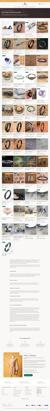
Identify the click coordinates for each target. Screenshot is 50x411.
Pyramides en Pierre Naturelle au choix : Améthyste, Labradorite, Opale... (7, 34)
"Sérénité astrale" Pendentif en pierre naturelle (41, 84)
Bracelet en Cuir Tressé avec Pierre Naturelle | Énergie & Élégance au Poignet (42, 133)
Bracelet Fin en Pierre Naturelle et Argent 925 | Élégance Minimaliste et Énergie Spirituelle (42, 151)
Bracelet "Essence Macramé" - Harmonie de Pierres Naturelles (30, 84)
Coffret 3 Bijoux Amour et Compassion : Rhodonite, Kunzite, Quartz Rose (30, 168)
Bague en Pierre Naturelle (40, 100)
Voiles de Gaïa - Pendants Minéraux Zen (30, 184)
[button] (3, 4)
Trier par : (29, 20)
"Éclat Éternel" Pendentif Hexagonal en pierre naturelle (7, 100)
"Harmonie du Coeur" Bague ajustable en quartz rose (30, 201)
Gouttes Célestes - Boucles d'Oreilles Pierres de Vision (41, 168)
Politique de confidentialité (17, 393)
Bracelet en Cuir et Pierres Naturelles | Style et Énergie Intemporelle (19, 151)
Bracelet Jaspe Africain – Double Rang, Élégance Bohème (7, 84)
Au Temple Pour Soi (8, 408)
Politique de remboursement (24, 408)
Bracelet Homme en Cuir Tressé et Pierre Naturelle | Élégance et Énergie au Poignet (7, 133)
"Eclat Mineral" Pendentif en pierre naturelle (18, 50)
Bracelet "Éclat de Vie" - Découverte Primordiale (29, 67)
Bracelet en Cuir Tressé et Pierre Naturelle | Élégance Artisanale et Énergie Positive (7, 151)
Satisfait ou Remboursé (28, 393)
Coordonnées (46, 408)
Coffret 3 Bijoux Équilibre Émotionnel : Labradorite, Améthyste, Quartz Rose (19, 168)
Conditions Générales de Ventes (18, 390)
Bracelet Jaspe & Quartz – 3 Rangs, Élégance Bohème (30, 117)
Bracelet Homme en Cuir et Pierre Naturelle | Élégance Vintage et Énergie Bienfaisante (19, 134)
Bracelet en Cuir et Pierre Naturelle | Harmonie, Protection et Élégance (41, 117)
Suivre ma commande (28, 394)
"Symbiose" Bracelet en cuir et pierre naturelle (30, 50)
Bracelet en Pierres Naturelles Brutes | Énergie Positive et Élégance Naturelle (19, 84)
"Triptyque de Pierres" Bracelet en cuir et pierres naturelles (7, 50)
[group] (5, 35)
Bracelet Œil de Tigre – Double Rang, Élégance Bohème (18, 117)
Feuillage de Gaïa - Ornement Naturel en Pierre (19, 185)
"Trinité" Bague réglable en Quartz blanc (42, 201)
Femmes (3, 393)
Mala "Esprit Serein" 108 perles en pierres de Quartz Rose (7, 218)
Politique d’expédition (42, 408)
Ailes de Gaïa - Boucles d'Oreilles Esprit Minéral (7, 185)
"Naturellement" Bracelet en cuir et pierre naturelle (19, 34)
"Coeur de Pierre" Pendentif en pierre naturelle (30, 218)
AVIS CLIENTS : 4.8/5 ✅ (28, 390)
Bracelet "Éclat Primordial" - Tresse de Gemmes (42, 185)
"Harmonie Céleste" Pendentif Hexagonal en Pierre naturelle (19, 218)
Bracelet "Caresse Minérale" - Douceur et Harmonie (42, 34)
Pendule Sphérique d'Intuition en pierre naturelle (19, 100)
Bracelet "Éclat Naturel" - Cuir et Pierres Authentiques (7, 201)
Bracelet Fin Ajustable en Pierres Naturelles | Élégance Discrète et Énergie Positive (7, 168)
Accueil (3, 10)
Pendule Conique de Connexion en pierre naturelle (42, 236)
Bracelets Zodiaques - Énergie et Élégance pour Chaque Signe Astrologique (19, 67)
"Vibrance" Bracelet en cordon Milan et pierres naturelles (7, 254)
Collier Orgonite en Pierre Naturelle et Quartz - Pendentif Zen (30, 100)
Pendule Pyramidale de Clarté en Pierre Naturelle (30, 236)
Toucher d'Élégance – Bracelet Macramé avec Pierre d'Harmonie (19, 201)
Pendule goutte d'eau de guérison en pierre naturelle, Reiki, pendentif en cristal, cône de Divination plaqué (7, 236)
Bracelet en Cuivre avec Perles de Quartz (42, 50)
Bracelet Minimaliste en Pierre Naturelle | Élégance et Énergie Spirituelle (30, 151)
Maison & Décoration (5, 394)
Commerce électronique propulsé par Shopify (15, 408)
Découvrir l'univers (28, 375)
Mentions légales (16, 394)
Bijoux (3, 390)
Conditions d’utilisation (36, 408)
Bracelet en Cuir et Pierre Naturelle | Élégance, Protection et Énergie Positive (30, 133)
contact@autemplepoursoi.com (41, 396)
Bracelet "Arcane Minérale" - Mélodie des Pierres (42, 67)
